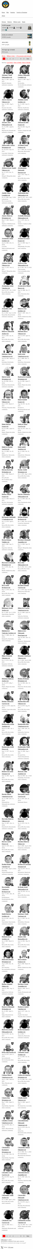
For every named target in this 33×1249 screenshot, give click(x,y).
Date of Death (26, 62)
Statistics (12, 12)
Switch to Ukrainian (22, 12)
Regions (4, 22)
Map (7, 12)
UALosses (10, 1247)
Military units (16, 22)
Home (3, 12)
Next (28, 58)
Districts (9, 22)
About (3, 15)
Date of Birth (18, 62)
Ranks (23, 22)
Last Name (10, 62)
